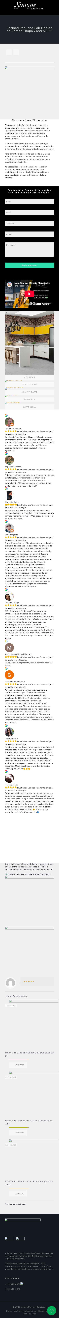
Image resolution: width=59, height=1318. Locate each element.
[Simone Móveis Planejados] (29, 7)
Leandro (28, 981)
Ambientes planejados (25, 1311)
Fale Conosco (29, 1314)
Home (9, 1311)
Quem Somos (44, 1311)
